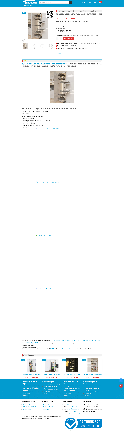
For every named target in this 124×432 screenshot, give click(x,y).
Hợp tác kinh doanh (47, 408)
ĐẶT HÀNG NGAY (68, 38)
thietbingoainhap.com (73, 406)
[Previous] (24, 26)
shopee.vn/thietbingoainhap (74, 413)
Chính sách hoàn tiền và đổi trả (29, 406)
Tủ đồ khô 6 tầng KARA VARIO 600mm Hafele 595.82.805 (43, 64)
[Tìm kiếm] (70, 2)
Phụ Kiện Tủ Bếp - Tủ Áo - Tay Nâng (75, 11)
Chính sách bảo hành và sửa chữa (30, 404)
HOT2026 (59, 53)
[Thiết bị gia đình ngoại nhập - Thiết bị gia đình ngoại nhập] (29, 2)
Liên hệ (94, 2)
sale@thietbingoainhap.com (73, 409)
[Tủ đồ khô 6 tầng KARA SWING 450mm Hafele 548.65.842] (92, 365)
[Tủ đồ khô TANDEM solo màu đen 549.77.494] (31, 365)
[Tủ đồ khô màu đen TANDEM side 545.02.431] (52, 365)
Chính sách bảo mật (27, 409)
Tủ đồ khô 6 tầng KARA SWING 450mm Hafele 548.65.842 (92, 375)
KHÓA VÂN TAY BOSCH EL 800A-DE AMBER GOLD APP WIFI (84, 340)
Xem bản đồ (25, 395)
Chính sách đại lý (46, 409)
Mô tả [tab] (25, 60)
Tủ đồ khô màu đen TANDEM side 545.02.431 (52, 375)
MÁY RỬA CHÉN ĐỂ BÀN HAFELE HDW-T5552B (61, 340)
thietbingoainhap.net (72, 408)
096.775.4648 (53, 348)
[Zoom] (23, 40)
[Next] (52, 26)
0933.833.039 (30, 391)
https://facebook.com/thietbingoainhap (67, 348)
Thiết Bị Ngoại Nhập (73, 411)
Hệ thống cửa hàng (47, 404)
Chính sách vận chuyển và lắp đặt (30, 403)
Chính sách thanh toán (27, 408)
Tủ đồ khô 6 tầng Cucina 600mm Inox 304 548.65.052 (72, 375)
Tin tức (89, 2)
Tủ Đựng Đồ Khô (91, 11)
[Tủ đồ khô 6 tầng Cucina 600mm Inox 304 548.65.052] (72, 365)
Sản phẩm (83, 2)
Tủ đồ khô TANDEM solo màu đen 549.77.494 (31, 375)
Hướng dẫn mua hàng (47, 403)
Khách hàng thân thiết (48, 406)
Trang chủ (60, 11)
